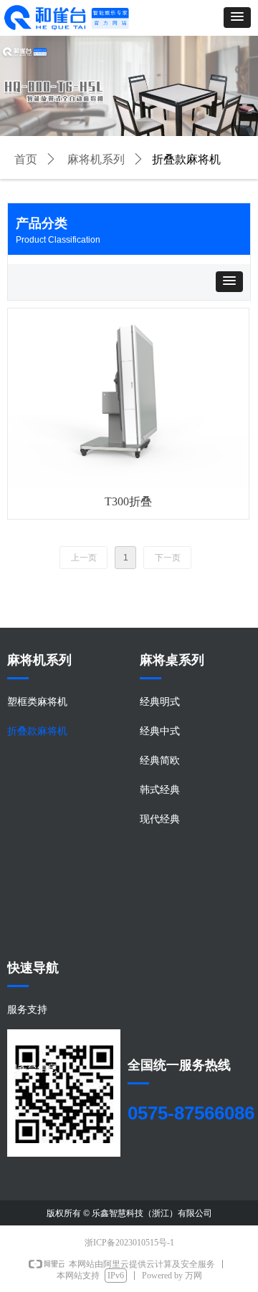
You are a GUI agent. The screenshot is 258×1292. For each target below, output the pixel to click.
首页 (25, 159)
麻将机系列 (96, 159)
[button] (237, 17)
